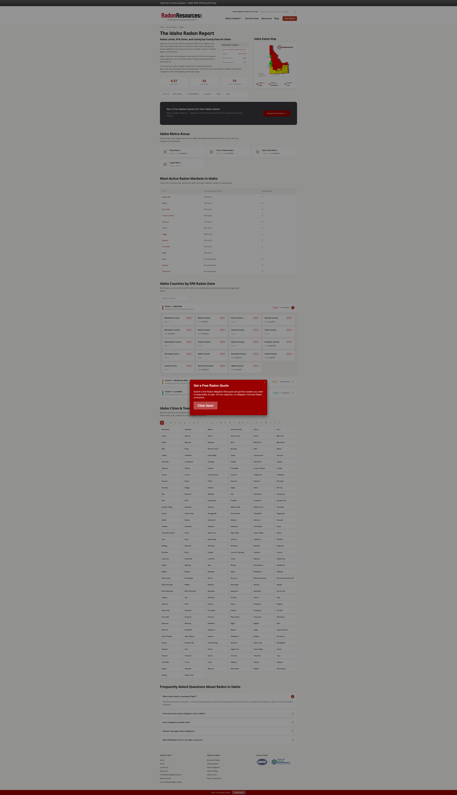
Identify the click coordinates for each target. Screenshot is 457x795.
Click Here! (206, 405)
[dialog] (228, 397)
